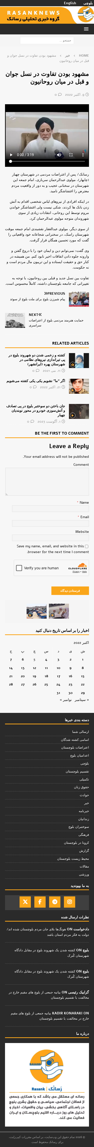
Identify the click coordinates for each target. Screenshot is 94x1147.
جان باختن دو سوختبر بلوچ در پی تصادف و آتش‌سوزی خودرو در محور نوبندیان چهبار (35, 410)
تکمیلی (84, 779)
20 (23, 676)
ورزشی (84, 874)
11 (46, 668)
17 (58, 676)
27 (23, 684)
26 (34, 684)
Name (84, 502)
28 (11, 684)
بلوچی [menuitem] (88, 3)
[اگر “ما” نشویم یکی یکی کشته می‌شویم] (79, 386)
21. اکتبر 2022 (50, 387)
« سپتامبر (82, 699)
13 (23, 668)
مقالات (84, 866)
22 (82, 684)
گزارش (84, 851)
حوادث (84, 795)
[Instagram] (69, 902)
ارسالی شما (80, 732)
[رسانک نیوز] (47, 20)
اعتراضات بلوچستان (75, 747)
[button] (87, 29)
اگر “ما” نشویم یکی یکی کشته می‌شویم (36, 381)
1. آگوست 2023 (49, 421)
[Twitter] (25, 902)
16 (70, 676)
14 (11, 668)
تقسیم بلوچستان (77, 771)
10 (58, 668)
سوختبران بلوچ (78, 827)
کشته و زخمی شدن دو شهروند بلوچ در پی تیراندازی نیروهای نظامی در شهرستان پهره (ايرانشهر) (37, 360)
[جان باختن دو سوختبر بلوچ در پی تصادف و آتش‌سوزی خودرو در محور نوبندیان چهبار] (79, 411)
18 (46, 676)
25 (46, 684)
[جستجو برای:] (47, 40)
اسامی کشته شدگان (75, 740)
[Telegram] (54, 902)
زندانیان (83, 819)
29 (83, 692)
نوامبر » (66, 699)
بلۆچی (84, 763)
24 (58, 684)
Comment (81, 464)
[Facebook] (40, 902)
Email (84, 517)
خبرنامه (84, 811)
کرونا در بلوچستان (76, 843)
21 (11, 676)
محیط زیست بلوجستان (73, 859)
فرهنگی (83, 835)
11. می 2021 (51, 370)
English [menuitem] (70, 3)
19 (34, 676)
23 (70, 684)
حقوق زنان (81, 787)
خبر (86, 803)
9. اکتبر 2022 (74, 94)
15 (82, 676)
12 (34, 668)
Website (82, 531)
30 (70, 692)
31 (58, 692)
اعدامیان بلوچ (79, 755)
